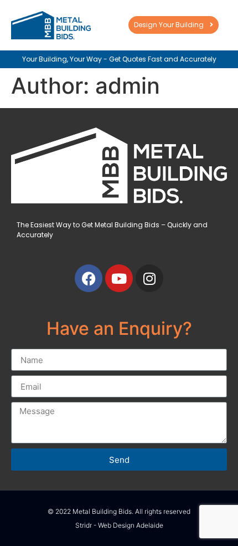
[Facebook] (88, 278)
